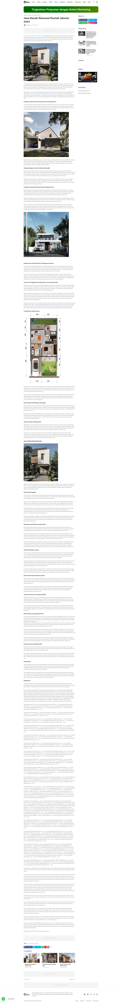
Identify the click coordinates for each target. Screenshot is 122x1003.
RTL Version (95, 1000)
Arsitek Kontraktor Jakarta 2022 (49, 965)
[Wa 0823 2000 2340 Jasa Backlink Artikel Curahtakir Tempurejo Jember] (81, 43)
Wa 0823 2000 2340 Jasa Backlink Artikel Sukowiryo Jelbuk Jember (91, 51)
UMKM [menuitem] (50, 2)
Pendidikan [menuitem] (70, 2)
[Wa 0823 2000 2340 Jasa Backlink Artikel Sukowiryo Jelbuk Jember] (81, 51)
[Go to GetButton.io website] (3, 1001)
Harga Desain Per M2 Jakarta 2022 (65, 965)
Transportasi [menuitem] (78, 2)
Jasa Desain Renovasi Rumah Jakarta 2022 (33, 35)
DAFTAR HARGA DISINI (49, 30)
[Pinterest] (45, 947)
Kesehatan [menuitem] (62, 2)
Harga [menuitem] (84, 2)
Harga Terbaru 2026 (36, 1000)
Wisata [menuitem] (39, 2)
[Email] (48, 947)
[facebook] (85, 994)
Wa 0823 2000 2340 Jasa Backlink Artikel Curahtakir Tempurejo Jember (91, 43)
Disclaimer (88, 1000)
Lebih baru (26, 979)
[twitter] (88, 994)
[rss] (97, 994)
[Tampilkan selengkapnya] (51, 947)
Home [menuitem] (33, 2)
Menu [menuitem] (89, 2)
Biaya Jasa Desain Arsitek (34, 15)
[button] (94, 2)
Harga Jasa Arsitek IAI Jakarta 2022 (30, 965)
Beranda (26, 15)
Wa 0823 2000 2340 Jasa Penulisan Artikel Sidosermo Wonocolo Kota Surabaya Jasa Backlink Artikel (91, 34)
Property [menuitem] (45, 2)
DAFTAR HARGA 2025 (49, 974)
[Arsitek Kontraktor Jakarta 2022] (49, 958)
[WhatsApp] (42, 947)
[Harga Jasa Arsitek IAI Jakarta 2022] (32, 958)
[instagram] (94, 994)
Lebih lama (71, 979)
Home (77, 1000)
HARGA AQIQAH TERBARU (49, 938)
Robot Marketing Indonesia (84, 93)
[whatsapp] (91, 994)
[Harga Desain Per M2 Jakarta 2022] (67, 958)
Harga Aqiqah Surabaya (83, 90)
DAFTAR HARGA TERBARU (61, 985)
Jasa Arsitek (52, 923)
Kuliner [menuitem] (56, 2)
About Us (82, 1000)
